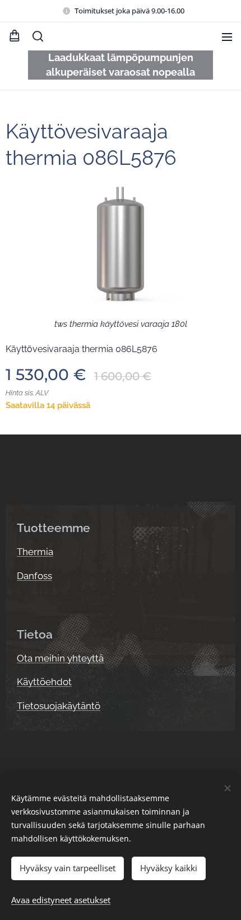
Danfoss (34, 575)
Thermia (35, 551)
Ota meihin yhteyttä (60, 658)
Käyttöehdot (44, 681)
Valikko (227, 36)
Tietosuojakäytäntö (58, 705)
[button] (38, 36)
